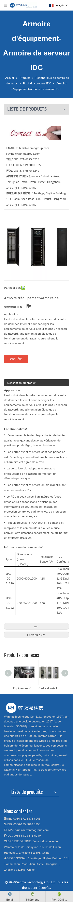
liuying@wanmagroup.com (23, 153)
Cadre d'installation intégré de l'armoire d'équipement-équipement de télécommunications (49, 688)
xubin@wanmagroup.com (32, 148)
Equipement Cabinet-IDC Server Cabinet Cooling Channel (23, 688)
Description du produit (21, 382)
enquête (16, 359)
